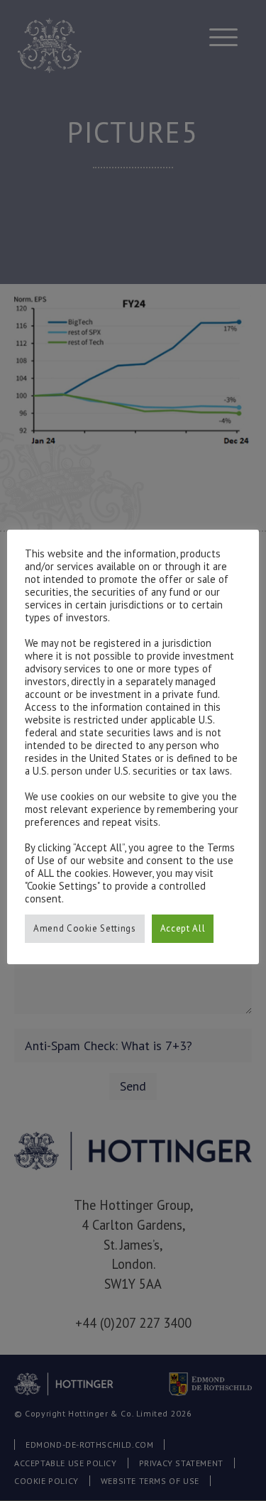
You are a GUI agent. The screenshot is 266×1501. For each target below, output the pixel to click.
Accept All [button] (183, 928)
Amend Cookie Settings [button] (84, 928)
